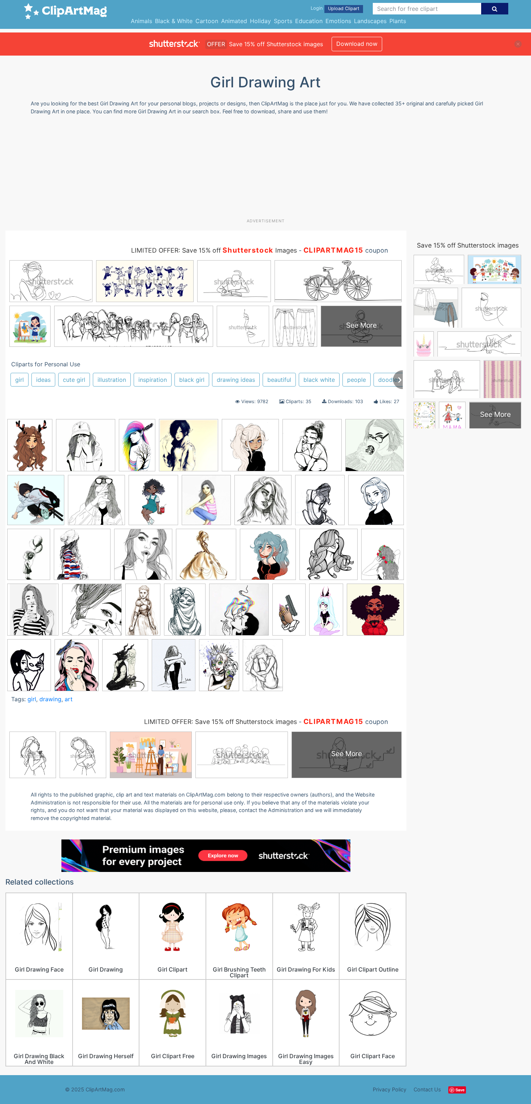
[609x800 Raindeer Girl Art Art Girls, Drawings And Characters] (30, 448)
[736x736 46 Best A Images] (312, 448)
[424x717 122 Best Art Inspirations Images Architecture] (143, 613)
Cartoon (206, 21)
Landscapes (370, 21)
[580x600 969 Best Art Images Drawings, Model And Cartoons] (267, 557)
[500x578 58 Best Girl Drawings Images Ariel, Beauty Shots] (319, 503)
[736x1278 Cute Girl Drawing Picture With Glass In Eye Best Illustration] (326, 613)
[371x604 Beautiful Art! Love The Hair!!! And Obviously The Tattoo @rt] (137, 448)
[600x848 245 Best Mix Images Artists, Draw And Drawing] (184, 613)
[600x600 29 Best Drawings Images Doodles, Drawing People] (85, 448)
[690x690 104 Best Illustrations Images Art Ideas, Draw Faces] (188, 448)
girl (19, 379)
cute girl (74, 379)
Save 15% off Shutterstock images (468, 245)
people (356, 379)
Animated (234, 21)
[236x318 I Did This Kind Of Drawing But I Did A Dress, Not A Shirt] (29, 557)
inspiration (152, 379)
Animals (141, 21)
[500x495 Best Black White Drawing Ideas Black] (239, 613)
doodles (389, 379)
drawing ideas (236, 379)
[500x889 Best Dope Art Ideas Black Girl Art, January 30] (289, 613)
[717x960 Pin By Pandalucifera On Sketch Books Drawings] (29, 668)
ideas (43, 379)
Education (309, 21)
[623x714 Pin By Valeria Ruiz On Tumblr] (33, 613)
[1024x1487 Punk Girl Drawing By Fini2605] (219, 668)
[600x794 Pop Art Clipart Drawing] (76, 668)
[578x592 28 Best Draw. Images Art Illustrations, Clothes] (82, 557)
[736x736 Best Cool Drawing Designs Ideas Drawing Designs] (36, 503)
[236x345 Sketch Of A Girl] (262, 668)
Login (317, 8)
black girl (191, 379)
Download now (356, 43)
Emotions (338, 21)
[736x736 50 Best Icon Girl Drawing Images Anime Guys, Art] (143, 557)
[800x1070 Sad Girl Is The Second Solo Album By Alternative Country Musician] (173, 668)
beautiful (279, 379)
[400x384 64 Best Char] (206, 557)
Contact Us (427, 1089)
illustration (112, 379)
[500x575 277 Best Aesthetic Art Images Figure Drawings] (153, 503)
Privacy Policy (389, 1089)
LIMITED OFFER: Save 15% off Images (214, 250)
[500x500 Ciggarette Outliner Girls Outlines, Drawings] (96, 503)
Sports (283, 21)
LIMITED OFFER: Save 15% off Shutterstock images (220, 721)
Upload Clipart (343, 8)
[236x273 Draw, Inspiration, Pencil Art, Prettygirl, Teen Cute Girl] (206, 503)
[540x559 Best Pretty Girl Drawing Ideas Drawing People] (250, 448)
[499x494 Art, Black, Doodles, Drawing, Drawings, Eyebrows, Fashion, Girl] (91, 613)
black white (319, 379)
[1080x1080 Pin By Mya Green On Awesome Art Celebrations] (375, 612)
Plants (397, 21)
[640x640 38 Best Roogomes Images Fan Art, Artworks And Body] (263, 503)
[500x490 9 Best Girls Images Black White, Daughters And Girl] (374, 447)
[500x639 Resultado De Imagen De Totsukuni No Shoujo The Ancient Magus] (125, 668)
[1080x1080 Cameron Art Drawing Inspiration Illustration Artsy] (376, 502)
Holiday (260, 21)
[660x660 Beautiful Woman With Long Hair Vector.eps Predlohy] (328, 557)
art (69, 699)
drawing (50, 699)
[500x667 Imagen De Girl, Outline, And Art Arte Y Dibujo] (382, 557)
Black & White (174, 21)
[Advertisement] (265, 169)
